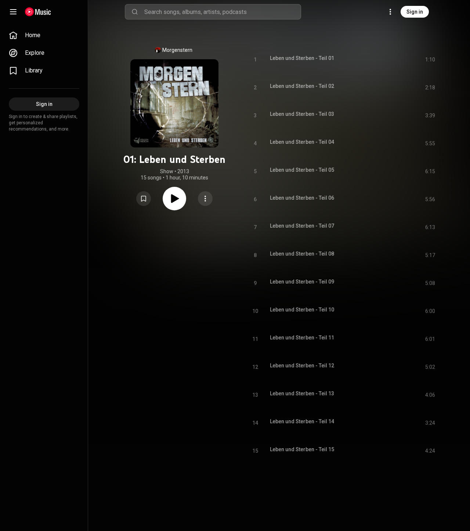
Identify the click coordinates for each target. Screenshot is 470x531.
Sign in (414, 12)
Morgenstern (177, 50)
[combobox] (222, 11)
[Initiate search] (135, 12)
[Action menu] (205, 198)
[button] (143, 198)
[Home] (38, 11)
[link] (44, 35)
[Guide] (13, 11)
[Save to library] (143, 198)
